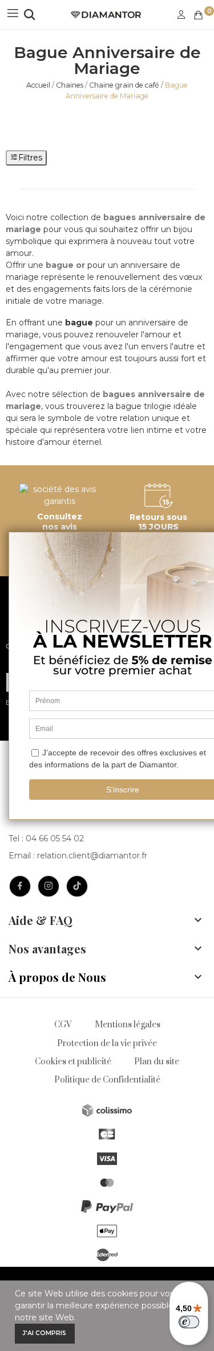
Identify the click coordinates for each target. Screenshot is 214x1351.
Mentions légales (127, 1024)
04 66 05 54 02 (55, 838)
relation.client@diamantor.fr (92, 855)
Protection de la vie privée (107, 1043)
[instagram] (48, 886)
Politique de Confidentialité (107, 1080)
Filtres (30, 157)
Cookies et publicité (73, 1061)
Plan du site (156, 1061)
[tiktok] (77, 886)
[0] (198, 15)
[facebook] (20, 886)
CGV (63, 1024)
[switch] (189, 1322)
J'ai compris (44, 1333)
